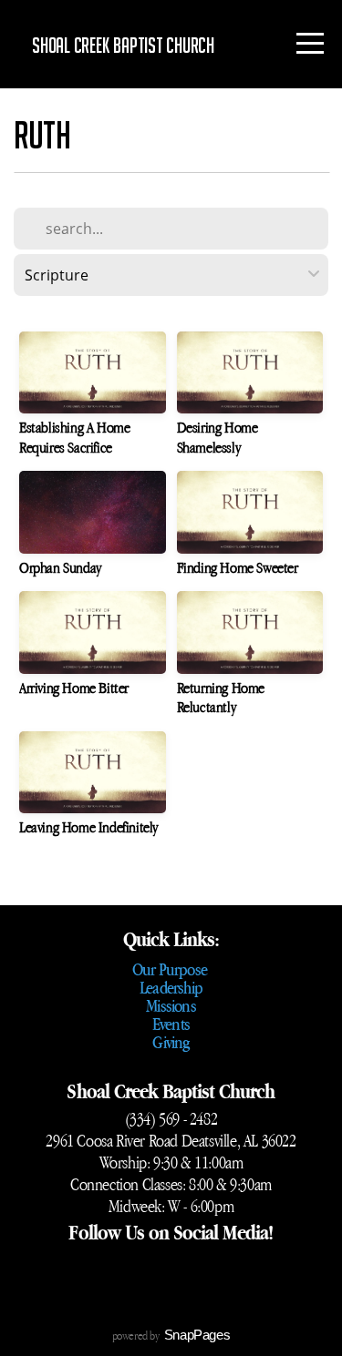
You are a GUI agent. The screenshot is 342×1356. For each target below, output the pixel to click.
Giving (170, 1042)
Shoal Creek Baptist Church (123, 45)
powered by (171, 1335)
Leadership (171, 987)
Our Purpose (171, 969)
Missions (171, 1005)
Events (171, 1024)
